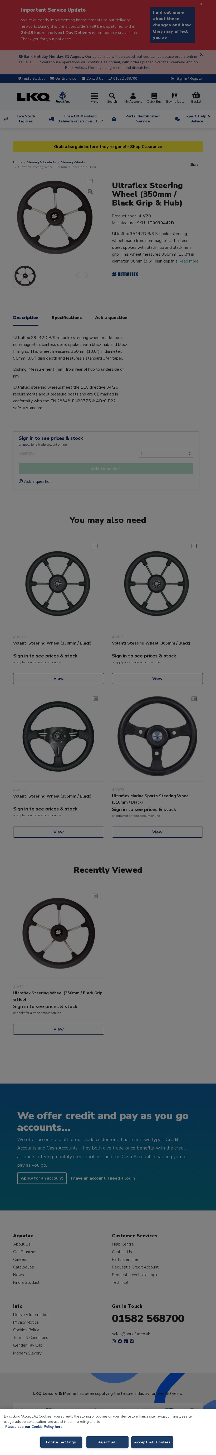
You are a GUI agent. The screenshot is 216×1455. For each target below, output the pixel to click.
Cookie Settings (61, 1442)
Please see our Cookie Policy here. (34, 1426)
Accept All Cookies (152, 1442)
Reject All (107, 1442)
